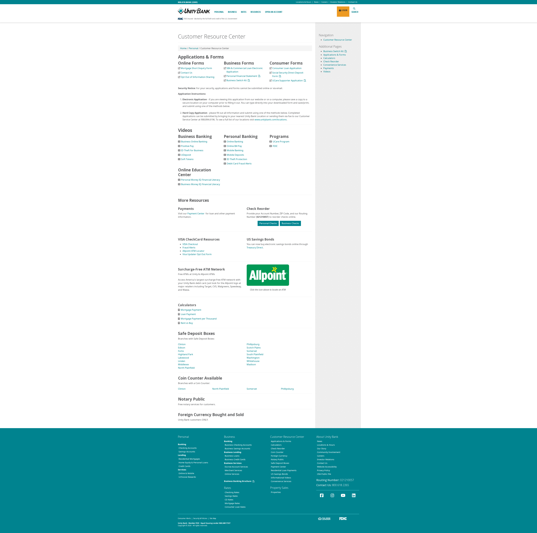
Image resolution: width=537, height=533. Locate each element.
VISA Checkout (190, 244)
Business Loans (232, 455)
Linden (181, 361)
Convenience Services (334, 64)
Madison (251, 364)
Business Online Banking (194, 141)
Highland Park (185, 354)
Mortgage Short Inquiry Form (196, 68)
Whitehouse (253, 361)
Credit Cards (184, 466)
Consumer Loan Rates (235, 507)
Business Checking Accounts (238, 445)
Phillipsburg (253, 344)
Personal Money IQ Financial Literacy (200, 179)
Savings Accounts (187, 451)
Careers (324, 2)
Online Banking (235, 141)
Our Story (321, 448)
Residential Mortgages (189, 459)
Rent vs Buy (187, 323)
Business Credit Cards (235, 459)
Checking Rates (232, 492)
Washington (253, 357)
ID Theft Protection (237, 159)
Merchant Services (233, 470)
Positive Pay (187, 146)
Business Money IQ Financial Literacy (200, 184)
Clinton (182, 344)
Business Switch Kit (236, 80)
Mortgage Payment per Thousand (199, 318)
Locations (303, 2)
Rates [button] (243, 11)
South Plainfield (255, 354)
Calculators (329, 58)
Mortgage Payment (191, 309)
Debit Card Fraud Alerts (239, 163)
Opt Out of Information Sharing (197, 77)
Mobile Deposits (235, 154)
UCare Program (281, 141)
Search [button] (354, 11)
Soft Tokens (187, 159)
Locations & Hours (326, 445)
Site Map (213, 518)
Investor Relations (337, 2)
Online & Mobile (186, 473)
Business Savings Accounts (237, 448)
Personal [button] (219, 11)
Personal (193, 48)
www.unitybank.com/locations (271, 119)
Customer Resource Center (337, 39)
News (316, 2)
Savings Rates (231, 496)
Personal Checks (268, 223)
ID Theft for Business (192, 150)
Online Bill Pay (234, 146)
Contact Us (186, 72)
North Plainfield (186, 367)
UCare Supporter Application (287, 80)
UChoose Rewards (187, 477)
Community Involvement (328, 452)
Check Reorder (331, 61)
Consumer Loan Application (287, 68)
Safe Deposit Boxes (280, 463)
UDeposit (186, 154)
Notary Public (277, 459)
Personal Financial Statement (241, 76)
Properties (276, 492)
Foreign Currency (279, 455)
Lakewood (183, 357)
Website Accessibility (327, 466)
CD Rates (229, 499)
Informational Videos (281, 477)
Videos (326, 71)
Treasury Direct (255, 247)
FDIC (275, 146)
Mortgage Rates (232, 503)
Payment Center (195, 213)
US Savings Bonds (279, 474)
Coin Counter (277, 452)
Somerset (252, 351)
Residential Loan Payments (283, 470)
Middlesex (183, 364)
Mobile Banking (235, 150)
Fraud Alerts (188, 247)
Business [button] (232, 11)
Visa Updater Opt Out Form (197, 254)
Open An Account (273, 11)
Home (183, 48)
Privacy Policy (323, 470)
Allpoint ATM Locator (193, 250)
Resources (256, 11)
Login (344, 10)
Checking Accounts (188, 448)
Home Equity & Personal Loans (193, 462)
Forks (181, 351)
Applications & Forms (334, 54)
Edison (181, 347)
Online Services (232, 474)
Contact (352, 2)
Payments (328, 68)
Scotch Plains (254, 347)
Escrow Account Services (236, 466)
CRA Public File (324, 474)
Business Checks (290, 223)
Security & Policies (200, 518)
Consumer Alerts (184, 518)
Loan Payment (188, 314)
